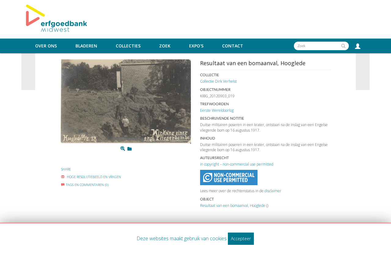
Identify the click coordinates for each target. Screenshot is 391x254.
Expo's (196, 46)
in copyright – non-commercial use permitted (236, 164)
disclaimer (273, 190)
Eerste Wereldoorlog (217, 110)
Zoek (164, 46)
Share (66, 169)
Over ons (46, 46)
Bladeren (86, 46)
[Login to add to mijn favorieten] (129, 149)
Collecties (128, 46)
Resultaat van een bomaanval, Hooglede (232, 205)
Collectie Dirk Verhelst (218, 81)
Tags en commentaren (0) (87, 184)
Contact (232, 46)
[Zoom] (122, 149)
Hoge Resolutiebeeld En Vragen (93, 176)
